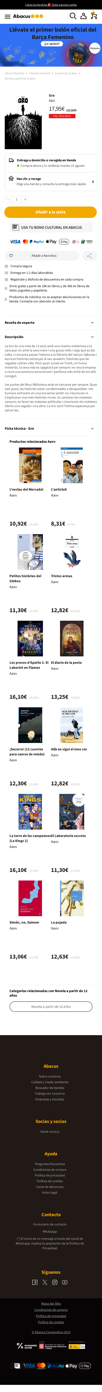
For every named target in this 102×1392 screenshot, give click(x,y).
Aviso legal (49, 1192)
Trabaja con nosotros (50, 1093)
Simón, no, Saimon (24, 922)
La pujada (59, 922)
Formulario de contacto (50, 1224)
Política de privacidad (50, 1175)
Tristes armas (61, 576)
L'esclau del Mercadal (26, 489)
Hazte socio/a (49, 1131)
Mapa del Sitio (51, 1303)
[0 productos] (94, 18)
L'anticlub (59, 489)
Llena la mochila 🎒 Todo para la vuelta (51, 5)
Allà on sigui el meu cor (69, 749)
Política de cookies (50, 1181)
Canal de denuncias (50, 1187)
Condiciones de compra (49, 1169)
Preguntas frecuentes (50, 1164)
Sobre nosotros (50, 1076)
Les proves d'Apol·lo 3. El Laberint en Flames (28, 665)
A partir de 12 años (66, 73)
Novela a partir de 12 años (20, 79)
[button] (83, 17)
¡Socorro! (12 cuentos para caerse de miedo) (27, 752)
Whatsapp (50, 1231)
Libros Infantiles (15, 73)
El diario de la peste (66, 662)
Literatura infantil (40, 73)
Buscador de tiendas (50, 1088)
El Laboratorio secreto (68, 835)
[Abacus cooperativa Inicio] (29, 18)
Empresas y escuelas (49, 1099)
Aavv (52, 100)
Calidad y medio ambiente (49, 1082)
